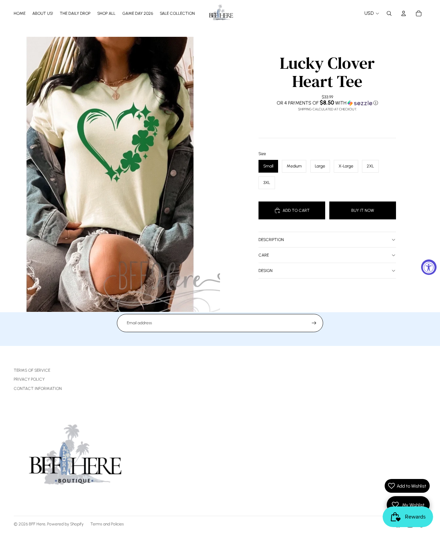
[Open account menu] (403, 13)
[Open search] (389, 13)
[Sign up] (314, 323)
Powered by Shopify (65, 524)
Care (263, 255)
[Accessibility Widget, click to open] (429, 267)
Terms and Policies (107, 524)
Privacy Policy (29, 379)
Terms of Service (32, 370)
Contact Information (38, 388)
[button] (327, 102)
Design (265, 270)
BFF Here (37, 524)
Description (271, 239)
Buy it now (362, 210)
